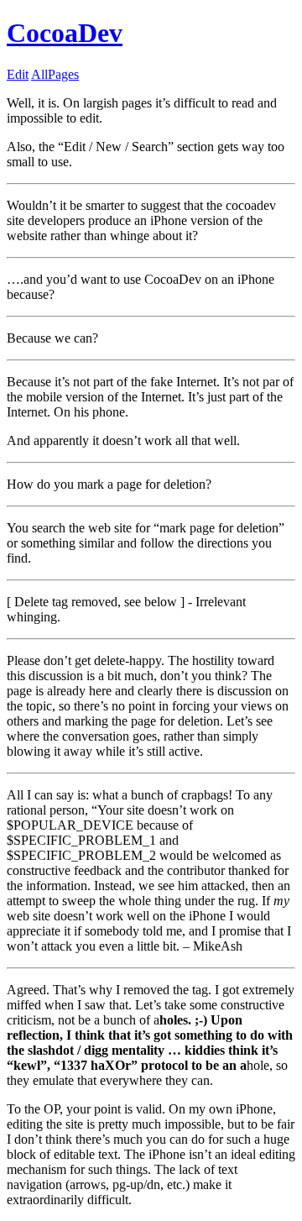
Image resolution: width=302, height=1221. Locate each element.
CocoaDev (64, 33)
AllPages (55, 74)
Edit (18, 74)
